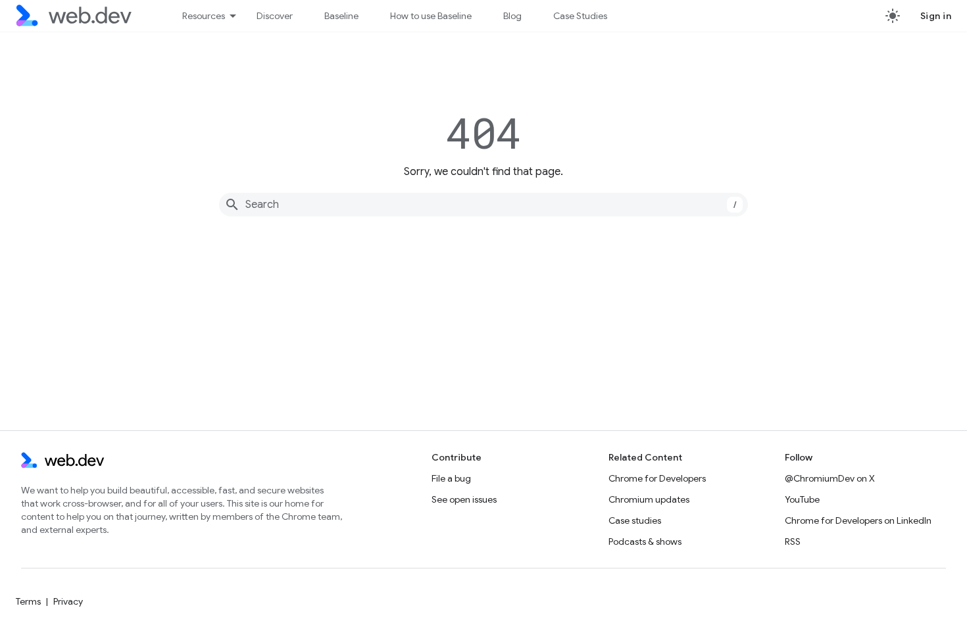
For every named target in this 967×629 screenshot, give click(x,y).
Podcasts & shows (645, 541)
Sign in (936, 16)
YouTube (802, 499)
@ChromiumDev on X (830, 478)
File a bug (451, 478)
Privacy (68, 601)
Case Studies (580, 16)
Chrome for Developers (657, 478)
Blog (512, 16)
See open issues (464, 499)
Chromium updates (648, 499)
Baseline (341, 16)
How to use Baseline (431, 16)
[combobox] (483, 204)
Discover (275, 16)
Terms (28, 601)
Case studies (634, 520)
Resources (203, 16)
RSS (793, 541)
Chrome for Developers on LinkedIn (858, 520)
